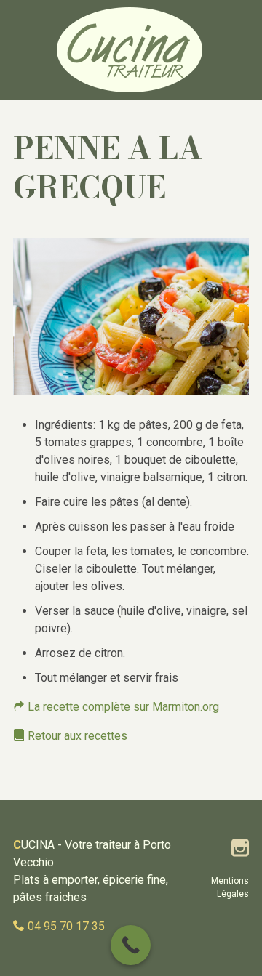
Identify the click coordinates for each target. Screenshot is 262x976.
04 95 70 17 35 (66, 926)
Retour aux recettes (76, 736)
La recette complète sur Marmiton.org (122, 707)
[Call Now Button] (131, 945)
